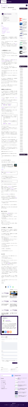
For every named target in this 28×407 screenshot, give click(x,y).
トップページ (3, 385)
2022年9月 (21, 97)
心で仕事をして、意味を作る (7, 20)
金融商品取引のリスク (4, 388)
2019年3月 (21, 143)
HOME (14, 403)
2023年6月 (21, 86)
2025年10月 (21, 69)
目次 (3, 15)
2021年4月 (21, 120)
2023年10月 (21, 80)
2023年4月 (21, 89)
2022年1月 (21, 108)
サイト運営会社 (3, 382)
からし (16, 43)
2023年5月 (21, 88)
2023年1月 (21, 94)
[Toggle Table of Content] (16, 13)
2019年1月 (21, 146)
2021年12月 (21, 109)
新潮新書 (9, 123)
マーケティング (8, 172)
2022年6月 (21, 100)
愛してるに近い (5, 19)
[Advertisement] (23, 12)
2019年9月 (21, 135)
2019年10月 (21, 134)
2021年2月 (21, 123)
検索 (26, 5)
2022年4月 (21, 103)
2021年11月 (21, 111)
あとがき (3, 33)
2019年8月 (21, 137)
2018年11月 (21, 149)
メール (2, 354)
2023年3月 (21, 91)
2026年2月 (21, 68)
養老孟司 (2, 107)
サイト (2, 357)
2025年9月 (21, 71)
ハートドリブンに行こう (6, 18)
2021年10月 (21, 112)
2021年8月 (21, 114)
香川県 (9, 213)
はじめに (2, 26)
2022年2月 (21, 106)
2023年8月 (21, 83)
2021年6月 (21, 117)
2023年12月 (21, 77)
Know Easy (9, 1)
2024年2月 (21, 74)
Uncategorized (15, 289)
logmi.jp (2, 169)
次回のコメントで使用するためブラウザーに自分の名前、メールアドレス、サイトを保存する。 (9, 361)
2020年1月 (21, 129)
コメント (3, 341)
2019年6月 (21, 140)
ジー (9, 140)
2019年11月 (21, 132)
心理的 (9, 263)
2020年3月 (21, 126)
